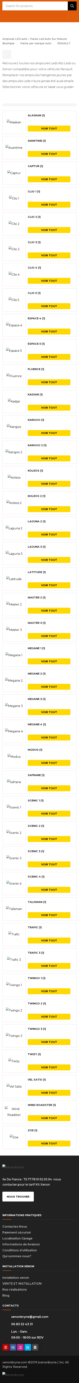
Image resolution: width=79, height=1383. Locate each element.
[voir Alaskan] (14, 122)
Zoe (32, 1130)
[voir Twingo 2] (14, 1010)
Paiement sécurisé (16, 1232)
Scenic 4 (36, 876)
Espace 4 (36, 318)
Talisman (37, 902)
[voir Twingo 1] (14, 985)
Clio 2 (34, 217)
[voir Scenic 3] (14, 858)
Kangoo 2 (37, 445)
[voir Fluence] (14, 376)
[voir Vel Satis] (14, 1087)
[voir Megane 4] (14, 731)
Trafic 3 (36, 952)
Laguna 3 (37, 546)
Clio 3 (34, 242)
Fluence (36, 369)
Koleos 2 (36, 496)
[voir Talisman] (14, 909)
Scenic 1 (36, 800)
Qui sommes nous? (16, 1256)
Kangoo (36, 420)
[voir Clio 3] (14, 249)
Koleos (35, 470)
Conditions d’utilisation (19, 1250)
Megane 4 (37, 724)
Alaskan (36, 115)
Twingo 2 (37, 1003)
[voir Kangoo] (14, 427)
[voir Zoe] (14, 1137)
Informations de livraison (21, 1244)
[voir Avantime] (14, 148)
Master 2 (37, 597)
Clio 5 (34, 293)
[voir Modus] (14, 757)
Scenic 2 (36, 826)
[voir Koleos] (14, 478)
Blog (5, 1295)
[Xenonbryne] (28, 27)
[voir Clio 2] (14, 224)
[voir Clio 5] (14, 300)
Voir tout (49, 128)
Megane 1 (36, 648)
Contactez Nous (14, 1226)
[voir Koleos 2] (14, 503)
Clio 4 (34, 267)
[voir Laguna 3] (14, 554)
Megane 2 (37, 673)
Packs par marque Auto (35, 43)
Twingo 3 (37, 1029)
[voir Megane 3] (14, 706)
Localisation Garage (17, 1238)
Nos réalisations (14, 1289)
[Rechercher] (72, 5)
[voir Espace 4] (14, 325)
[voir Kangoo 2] (14, 452)
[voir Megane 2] (14, 681)
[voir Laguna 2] (14, 528)
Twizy (34, 1054)
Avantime (37, 140)
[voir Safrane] (14, 782)
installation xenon (15, 1277)
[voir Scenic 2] (14, 833)
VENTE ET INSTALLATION (22, 1283)
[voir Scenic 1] (14, 808)
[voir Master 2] (14, 605)
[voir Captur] (14, 173)
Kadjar (35, 394)
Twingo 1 (36, 978)
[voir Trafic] (14, 934)
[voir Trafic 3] (14, 960)
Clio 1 (34, 191)
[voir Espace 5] (14, 351)
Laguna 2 (37, 521)
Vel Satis (37, 1079)
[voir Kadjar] (14, 402)
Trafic (35, 927)
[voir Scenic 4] (14, 884)
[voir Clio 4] (14, 275)
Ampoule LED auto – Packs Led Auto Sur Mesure (34, 39)
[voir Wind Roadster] (14, 1112)
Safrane (36, 775)
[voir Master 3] (14, 630)
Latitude (37, 572)
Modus (35, 749)
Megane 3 (37, 699)
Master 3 (37, 623)
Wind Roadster (42, 1105)
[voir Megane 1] (14, 655)
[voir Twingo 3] (14, 1036)
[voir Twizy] (14, 1061)
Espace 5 (36, 343)
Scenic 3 (36, 851)
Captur (35, 166)
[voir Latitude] (14, 579)
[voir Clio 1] (14, 199)
